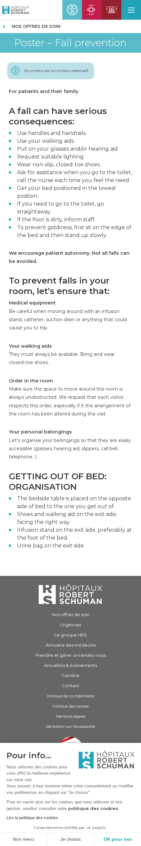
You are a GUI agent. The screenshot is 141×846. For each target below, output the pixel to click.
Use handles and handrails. (52, 133)
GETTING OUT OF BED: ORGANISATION (58, 481)
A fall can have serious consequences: (58, 116)
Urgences (70, 624)
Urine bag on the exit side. (51, 546)
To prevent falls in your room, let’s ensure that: (59, 285)
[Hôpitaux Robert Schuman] (70, 594)
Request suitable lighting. (51, 157)
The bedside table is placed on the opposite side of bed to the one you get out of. (74, 502)
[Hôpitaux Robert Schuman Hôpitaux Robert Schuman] (14, 10)
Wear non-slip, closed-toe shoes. (59, 164)
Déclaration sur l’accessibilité (70, 726)
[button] (131, 10)
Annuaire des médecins (71, 645)
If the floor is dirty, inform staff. (56, 219)
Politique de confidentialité (70, 696)
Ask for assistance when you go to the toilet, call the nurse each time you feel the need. (74, 176)
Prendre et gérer (70, 655)
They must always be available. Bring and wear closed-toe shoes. (62, 354)
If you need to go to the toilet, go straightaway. (60, 208)
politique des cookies (93, 808)
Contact (70, 685)
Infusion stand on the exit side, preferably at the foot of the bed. (74, 534)
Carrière (70, 675)
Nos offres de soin (36, 26)
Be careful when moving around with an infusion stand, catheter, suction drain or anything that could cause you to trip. (68, 315)
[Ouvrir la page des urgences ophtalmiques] (92, 10)
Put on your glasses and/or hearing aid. (68, 149)
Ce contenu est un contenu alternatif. (56, 70)
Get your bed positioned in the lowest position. (66, 192)
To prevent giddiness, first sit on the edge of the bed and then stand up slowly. (74, 231)
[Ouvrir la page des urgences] (111, 10)
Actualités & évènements (70, 665)
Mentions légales (70, 716)
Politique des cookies (70, 706)
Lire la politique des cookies (32, 818)
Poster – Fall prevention (70, 43)
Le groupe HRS (70, 634)
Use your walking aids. (46, 141)
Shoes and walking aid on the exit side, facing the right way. (67, 518)
